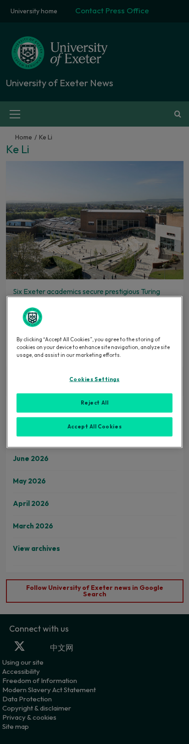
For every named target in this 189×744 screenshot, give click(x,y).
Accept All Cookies (94, 426)
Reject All (95, 403)
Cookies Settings (94, 379)
